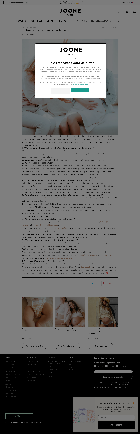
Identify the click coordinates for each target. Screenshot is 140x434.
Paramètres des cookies (60, 91)
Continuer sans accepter (71, 58)
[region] (70, 70)
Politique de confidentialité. (80, 84)
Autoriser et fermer (80, 90)
